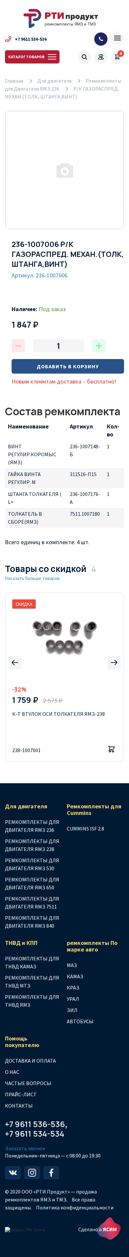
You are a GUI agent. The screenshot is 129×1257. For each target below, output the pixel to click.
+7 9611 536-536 (31, 39)
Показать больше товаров (32, 578)
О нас (12, 1072)
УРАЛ (73, 998)
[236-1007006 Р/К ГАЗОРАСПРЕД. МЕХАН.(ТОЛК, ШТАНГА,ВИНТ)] (64, 170)
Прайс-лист (21, 1094)
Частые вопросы (28, 1083)
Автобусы (80, 1021)
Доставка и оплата (30, 1060)
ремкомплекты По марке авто (92, 946)
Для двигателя (54, 80)
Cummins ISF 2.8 (85, 828)
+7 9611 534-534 (34, 1134)
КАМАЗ (75, 976)
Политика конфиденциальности (74, 1207)
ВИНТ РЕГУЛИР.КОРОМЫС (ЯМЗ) (32, 454)
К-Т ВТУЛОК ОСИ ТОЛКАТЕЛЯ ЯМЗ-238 (58, 713)
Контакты (19, 1105)
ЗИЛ (72, 1010)
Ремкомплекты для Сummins (94, 809)
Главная (14, 80)
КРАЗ (73, 987)
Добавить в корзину (68, 366)
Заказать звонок (25, 1148)
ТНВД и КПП (21, 943)
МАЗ (72, 965)
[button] (15, 662)
